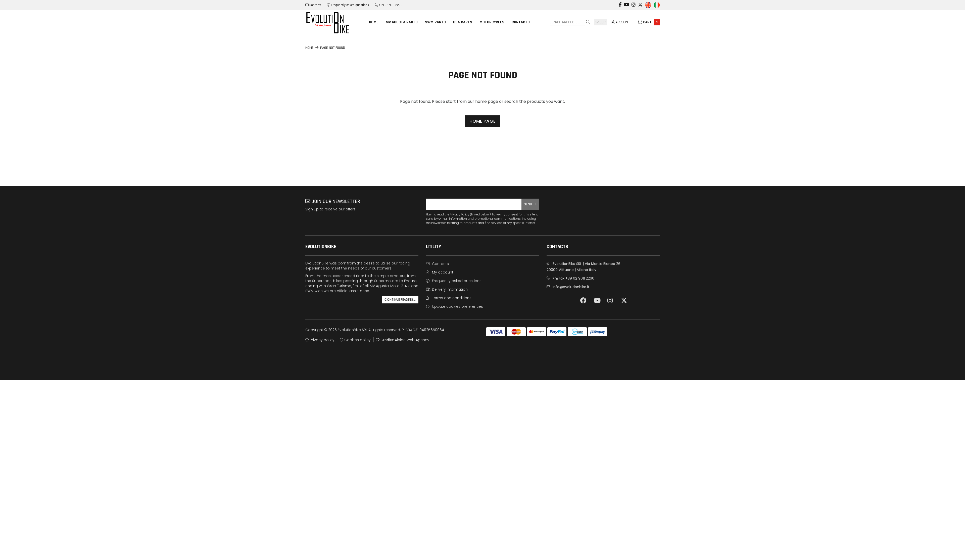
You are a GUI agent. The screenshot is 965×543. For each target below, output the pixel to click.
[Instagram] (634, 2)
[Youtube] (626, 2)
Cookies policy (357, 339)
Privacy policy (321, 339)
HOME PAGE (482, 121)
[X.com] (640, 2)
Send (528, 204)
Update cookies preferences (457, 306)
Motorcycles (491, 22)
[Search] (588, 22)
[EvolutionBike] (331, 22)
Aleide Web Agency (412, 339)
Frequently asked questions (349, 5)
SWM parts (435, 22)
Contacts (315, 5)
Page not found (332, 48)
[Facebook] (620, 2)
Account (622, 22)
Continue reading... (400, 299)
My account (442, 272)
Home (373, 22)
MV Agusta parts (402, 22)
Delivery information (449, 289)
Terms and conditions (451, 297)
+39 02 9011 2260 (390, 5)
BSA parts (462, 22)
